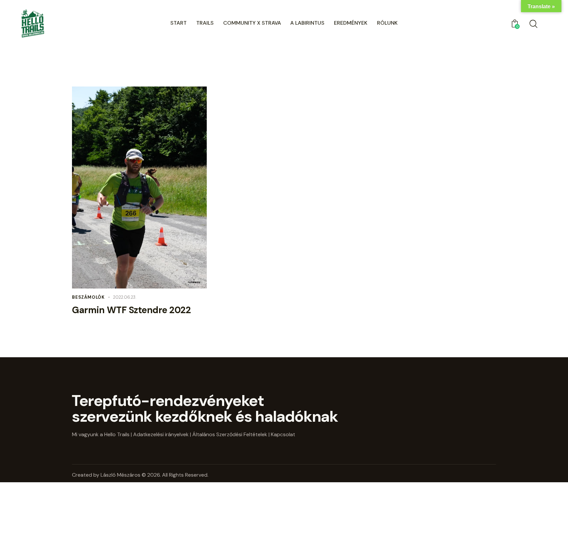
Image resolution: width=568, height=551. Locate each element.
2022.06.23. (124, 297)
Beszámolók (88, 297)
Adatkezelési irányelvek (161, 434)
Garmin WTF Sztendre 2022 (131, 310)
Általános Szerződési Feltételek (229, 434)
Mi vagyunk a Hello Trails (101, 434)
